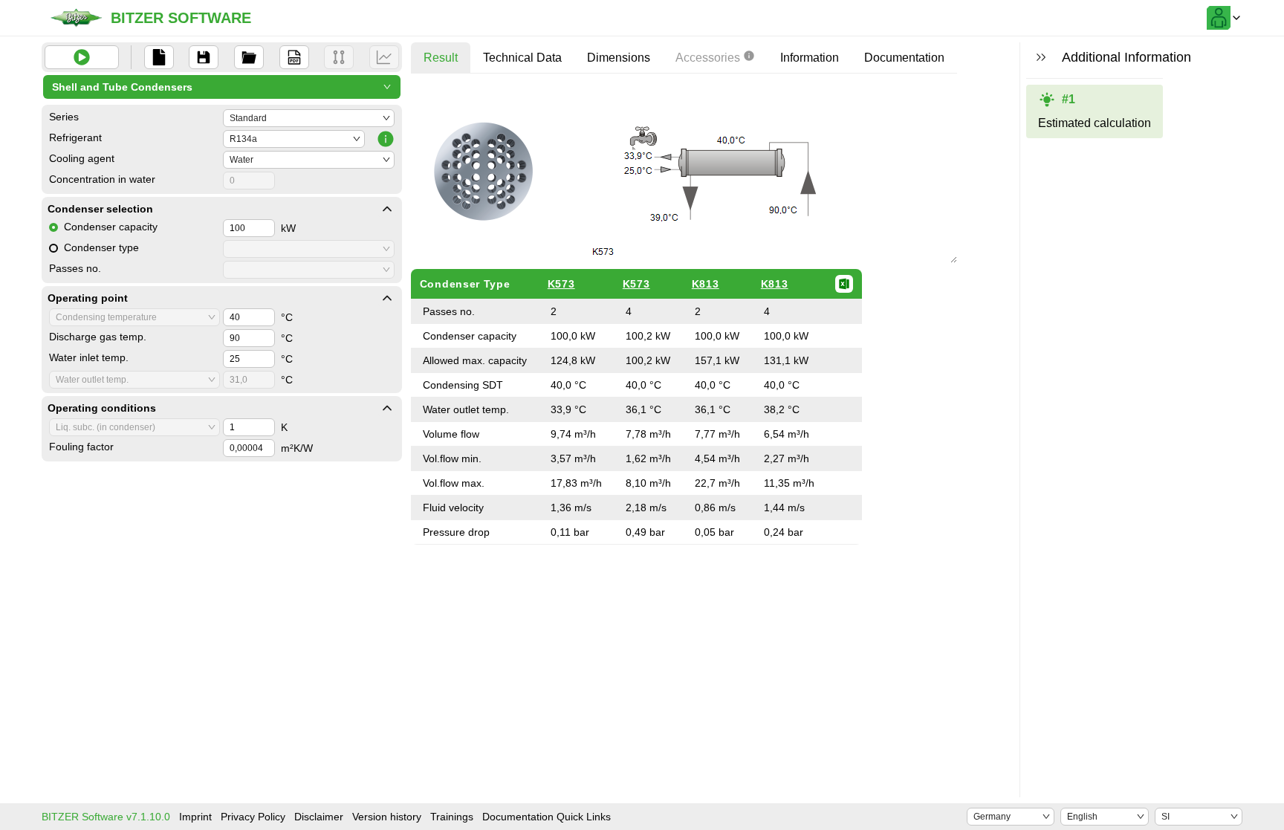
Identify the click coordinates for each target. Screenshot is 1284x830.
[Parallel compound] (339, 57)
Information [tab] (809, 57)
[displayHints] (1041, 57)
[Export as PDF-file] (294, 57)
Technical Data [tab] (522, 57)
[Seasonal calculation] (384, 57)
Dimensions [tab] (618, 57)
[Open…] (249, 57)
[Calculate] (82, 57)
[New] (159, 57)
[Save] (203, 57)
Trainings (451, 817)
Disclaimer (318, 817)
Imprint (195, 817)
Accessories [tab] (707, 57)
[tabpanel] (684, 315)
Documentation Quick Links (546, 817)
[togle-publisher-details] (387, 209)
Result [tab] (441, 57)
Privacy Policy (253, 817)
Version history (386, 817)
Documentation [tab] (904, 57)
